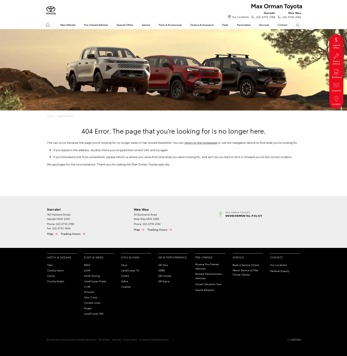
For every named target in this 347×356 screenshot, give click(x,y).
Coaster (126, 286)
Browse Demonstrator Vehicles (208, 276)
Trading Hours (71, 233)
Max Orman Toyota (276, 6)
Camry (51, 276)
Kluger (88, 308)
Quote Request (204, 290)
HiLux (124, 265)
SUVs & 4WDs (94, 257)
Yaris (50, 265)
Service (146, 25)
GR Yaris (163, 265)
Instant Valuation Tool (208, 284)
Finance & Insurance (202, 25)
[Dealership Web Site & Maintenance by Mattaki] (294, 340)
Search (298, 25)
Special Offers (125, 25)
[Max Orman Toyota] (51, 10)
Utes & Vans (130, 257)
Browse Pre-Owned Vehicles (207, 266)
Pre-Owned (204, 257)
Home (47, 24)
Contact (282, 25)
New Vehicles (68, 25)
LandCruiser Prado (95, 281)
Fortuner (89, 292)
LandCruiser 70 (130, 270)
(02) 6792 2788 (265, 15)
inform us (122, 157)
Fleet (225, 25)
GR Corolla (164, 276)
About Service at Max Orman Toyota (245, 272)
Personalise (243, 25)
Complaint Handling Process (154, 339)
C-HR (87, 286)
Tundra (125, 276)
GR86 (161, 270)
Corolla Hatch (55, 270)
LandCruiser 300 (93, 313)
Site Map (116, 339)
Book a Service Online (246, 265)
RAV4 (87, 265)
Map (50, 233)
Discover (264, 25)
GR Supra (163, 281)
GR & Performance (172, 257)
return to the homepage (200, 142)
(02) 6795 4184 (291, 15)
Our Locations (240, 17)
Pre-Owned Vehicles (96, 25)
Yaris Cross (90, 297)
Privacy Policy (130, 339)
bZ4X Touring (92, 276)
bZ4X (87, 270)
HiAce (124, 281)
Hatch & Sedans (59, 257)
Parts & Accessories (170, 25)
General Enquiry (279, 271)
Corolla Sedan (55, 281)
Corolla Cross (92, 302)
